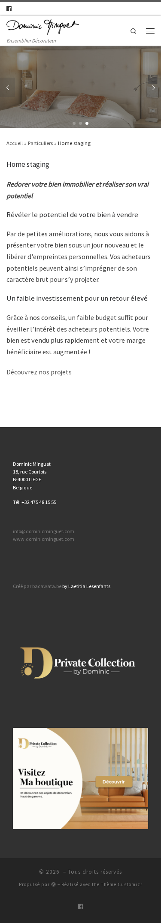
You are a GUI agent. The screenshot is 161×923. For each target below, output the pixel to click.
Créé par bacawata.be (37, 586)
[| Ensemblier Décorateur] (42, 26)
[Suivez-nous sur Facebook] (9, 8)
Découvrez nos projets (39, 372)
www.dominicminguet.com (43, 539)
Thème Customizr (122, 884)
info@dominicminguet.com (43, 531)
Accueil (14, 142)
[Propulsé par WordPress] (53, 884)
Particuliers (40, 142)
